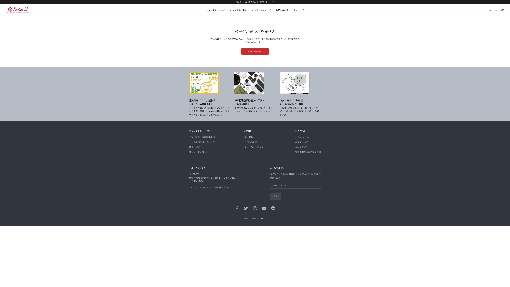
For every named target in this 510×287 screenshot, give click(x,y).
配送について (301, 142)
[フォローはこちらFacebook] (237, 208)
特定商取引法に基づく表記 (308, 151)
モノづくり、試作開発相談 (202, 137)
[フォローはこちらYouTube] (264, 208)
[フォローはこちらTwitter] (246, 208)
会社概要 (248, 137)
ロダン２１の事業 (238, 10)
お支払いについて (303, 137)
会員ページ (299, 10)
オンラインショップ (261, 10)
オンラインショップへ (255, 51)
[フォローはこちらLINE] (273, 208)
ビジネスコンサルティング (202, 142)
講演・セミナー (196, 146)
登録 (276, 196)
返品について (301, 146)
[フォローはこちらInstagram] (255, 208)
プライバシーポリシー (255, 146)
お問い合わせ (282, 10)
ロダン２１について (215, 10)
